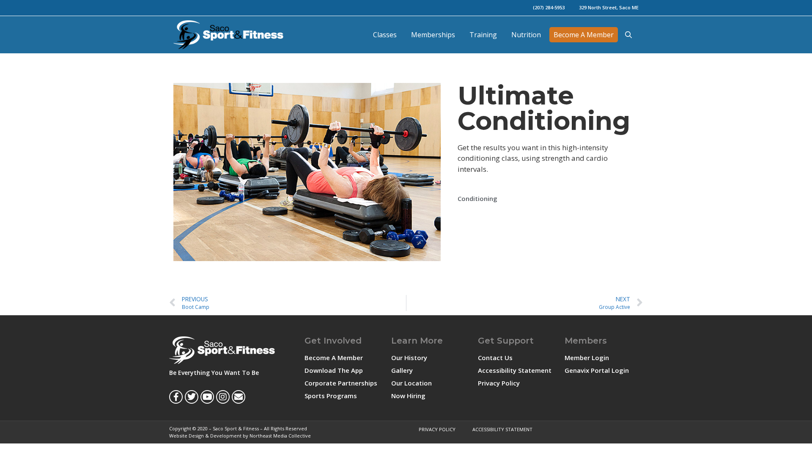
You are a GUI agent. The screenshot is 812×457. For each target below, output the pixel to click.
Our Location (411, 383)
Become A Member (584, 34)
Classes (385, 34)
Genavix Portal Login (597, 370)
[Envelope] (238, 397)
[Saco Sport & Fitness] (230, 34)
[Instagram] (223, 397)
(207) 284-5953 (549, 7)
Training (483, 34)
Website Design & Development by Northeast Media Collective (240, 435)
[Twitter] (191, 397)
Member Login (587, 357)
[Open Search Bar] (628, 34)
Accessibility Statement (514, 370)
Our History (409, 357)
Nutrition (526, 34)
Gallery (402, 370)
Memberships (433, 34)
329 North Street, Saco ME (609, 7)
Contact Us (495, 357)
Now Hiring (408, 395)
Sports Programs (330, 395)
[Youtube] (207, 397)
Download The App (333, 370)
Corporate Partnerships (340, 383)
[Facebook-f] (176, 397)
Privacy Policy (499, 383)
